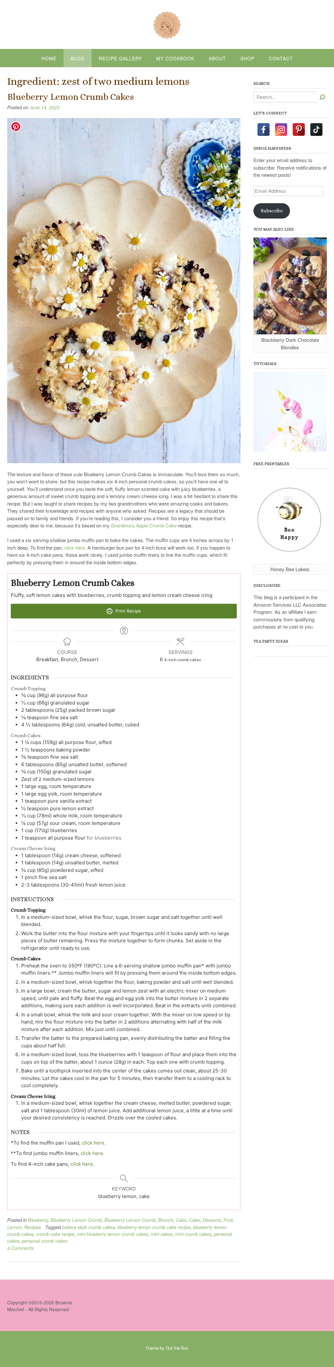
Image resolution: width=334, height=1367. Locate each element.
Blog (77, 58)
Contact (281, 58)
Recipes (32, 1227)
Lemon (14, 1227)
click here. (75, 547)
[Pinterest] (298, 129)
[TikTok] (316, 129)
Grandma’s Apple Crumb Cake (144, 525)
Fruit (228, 1220)
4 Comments (20, 1248)
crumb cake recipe (55, 1234)
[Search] (322, 97)
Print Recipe (127, 611)
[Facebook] (263, 129)
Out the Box (177, 1348)
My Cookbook (175, 58)
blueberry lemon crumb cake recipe (153, 1227)
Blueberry (38, 1220)
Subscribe (272, 211)
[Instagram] (281, 129)
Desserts (212, 1220)
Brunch (165, 1220)
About (217, 58)
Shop (247, 58)
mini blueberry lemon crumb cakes (112, 1234)
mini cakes (162, 1234)
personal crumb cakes (45, 1241)
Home (48, 58)
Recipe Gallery (120, 58)
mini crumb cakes (193, 1234)
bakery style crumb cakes (88, 1227)
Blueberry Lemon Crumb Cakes (70, 97)
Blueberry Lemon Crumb (76, 1220)
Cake (181, 1220)
